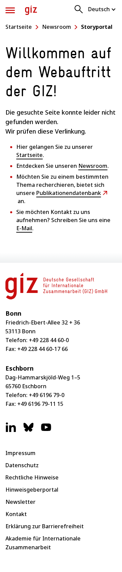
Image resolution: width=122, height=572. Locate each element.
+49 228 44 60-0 (49, 340)
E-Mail (24, 228)
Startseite (18, 27)
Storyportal (97, 27)
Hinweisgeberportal (31, 489)
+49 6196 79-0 (46, 395)
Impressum (20, 453)
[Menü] (10, 10)
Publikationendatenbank (68, 193)
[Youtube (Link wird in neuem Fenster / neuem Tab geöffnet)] (46, 430)
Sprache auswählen (102, 9)
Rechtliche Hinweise (32, 477)
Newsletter (20, 502)
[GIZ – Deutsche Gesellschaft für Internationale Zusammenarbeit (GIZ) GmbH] (31, 10)
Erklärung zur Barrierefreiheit (44, 526)
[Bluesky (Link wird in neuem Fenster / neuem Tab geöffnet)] (28, 430)
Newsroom (56, 27)
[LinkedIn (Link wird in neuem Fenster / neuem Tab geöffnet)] (10, 430)
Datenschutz (22, 465)
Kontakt (16, 514)
